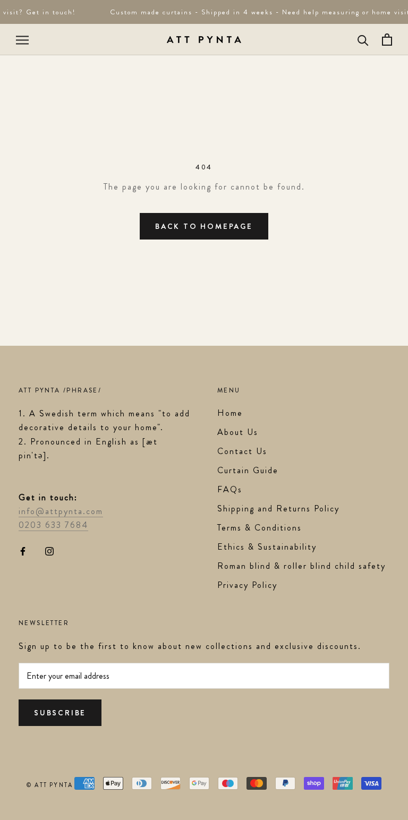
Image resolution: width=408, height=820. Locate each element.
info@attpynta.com (61, 511)
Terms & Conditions (259, 528)
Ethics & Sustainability (267, 547)
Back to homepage (204, 226)
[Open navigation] (22, 40)
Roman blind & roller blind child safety (301, 566)
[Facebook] (23, 550)
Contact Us (242, 451)
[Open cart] (387, 39)
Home (230, 413)
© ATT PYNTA (50, 785)
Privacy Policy (247, 585)
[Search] (363, 39)
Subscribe (60, 712)
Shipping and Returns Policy (278, 508)
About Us (237, 432)
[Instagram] (49, 550)
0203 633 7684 (53, 525)
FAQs (229, 489)
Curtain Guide (247, 470)
